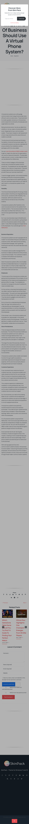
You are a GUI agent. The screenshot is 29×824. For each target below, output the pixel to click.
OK (14, 821)
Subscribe (21, 18)
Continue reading (14, 22)
